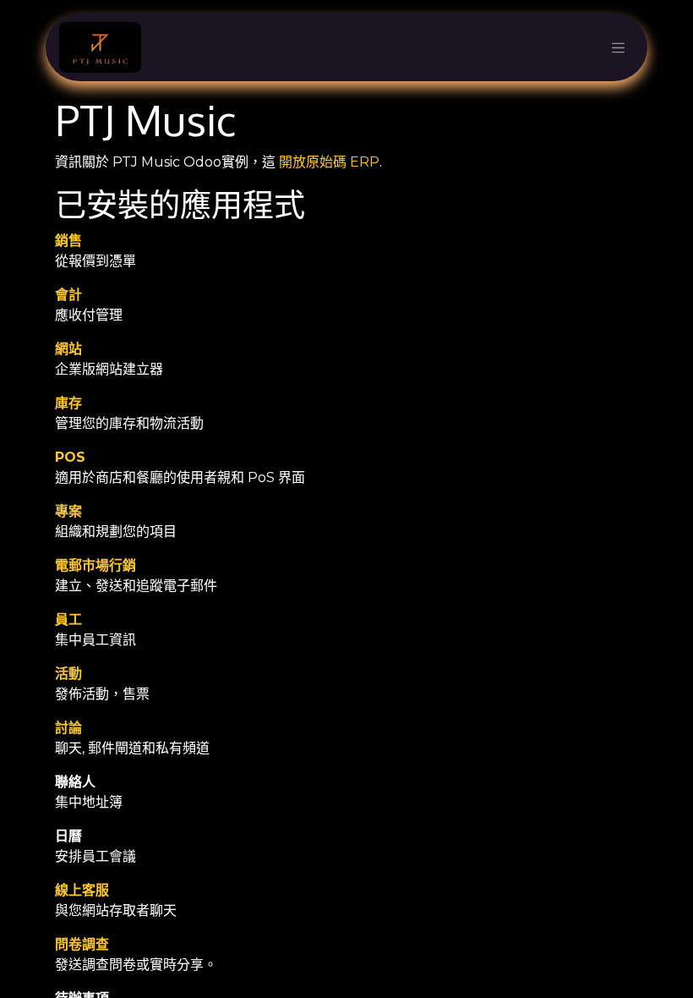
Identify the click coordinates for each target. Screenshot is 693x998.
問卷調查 (82, 944)
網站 (68, 349)
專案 (68, 511)
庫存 (68, 403)
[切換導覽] (619, 47)
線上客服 (82, 890)
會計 (68, 295)
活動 (68, 674)
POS (70, 457)
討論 (68, 728)
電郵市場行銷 (95, 565)
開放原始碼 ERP (329, 162)
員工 (68, 619)
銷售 (68, 241)
